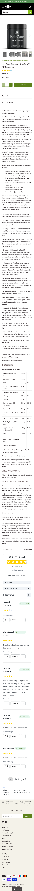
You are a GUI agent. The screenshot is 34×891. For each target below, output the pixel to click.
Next (30, 549)
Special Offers (6, 865)
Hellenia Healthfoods (8, 61)
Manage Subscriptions (8, 833)
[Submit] (30, 12)
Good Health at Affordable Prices (11, 886)
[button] (7, 70)
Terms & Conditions (8, 844)
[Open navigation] (3, 6)
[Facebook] (6, 822)
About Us (5, 827)
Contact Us (5, 856)
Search (4, 838)
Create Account (6, 835)
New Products (6, 862)
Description (5, 96)
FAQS (3, 867)
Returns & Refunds (7, 846)
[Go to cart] (30, 6)
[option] (17, 36)
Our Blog (4, 854)
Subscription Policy (7, 849)
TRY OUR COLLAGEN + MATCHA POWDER (17, 2)
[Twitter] (3, 822)
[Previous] (4, 35)
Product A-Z (5, 859)
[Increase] (10, 85)
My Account (5, 830)
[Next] (30, 35)
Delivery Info (6, 841)
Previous (25, 549)
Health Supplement (22, 61)
